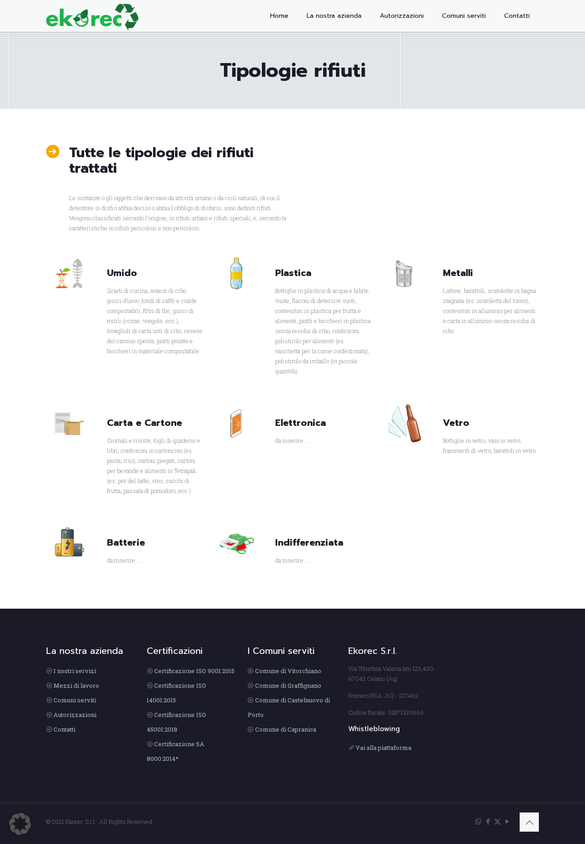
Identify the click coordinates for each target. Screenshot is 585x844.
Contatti (64, 729)
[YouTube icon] (507, 821)
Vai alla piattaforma (383, 747)
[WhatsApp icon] (478, 821)
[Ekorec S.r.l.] (92, 16)
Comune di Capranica (285, 729)
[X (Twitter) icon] (497, 821)
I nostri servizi (74, 671)
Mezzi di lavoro (76, 685)
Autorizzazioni (74, 715)
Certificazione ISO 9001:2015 (194, 671)
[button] (20, 824)
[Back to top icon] (529, 822)
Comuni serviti (74, 700)
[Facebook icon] (487, 821)
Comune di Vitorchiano (288, 671)
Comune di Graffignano (288, 685)
